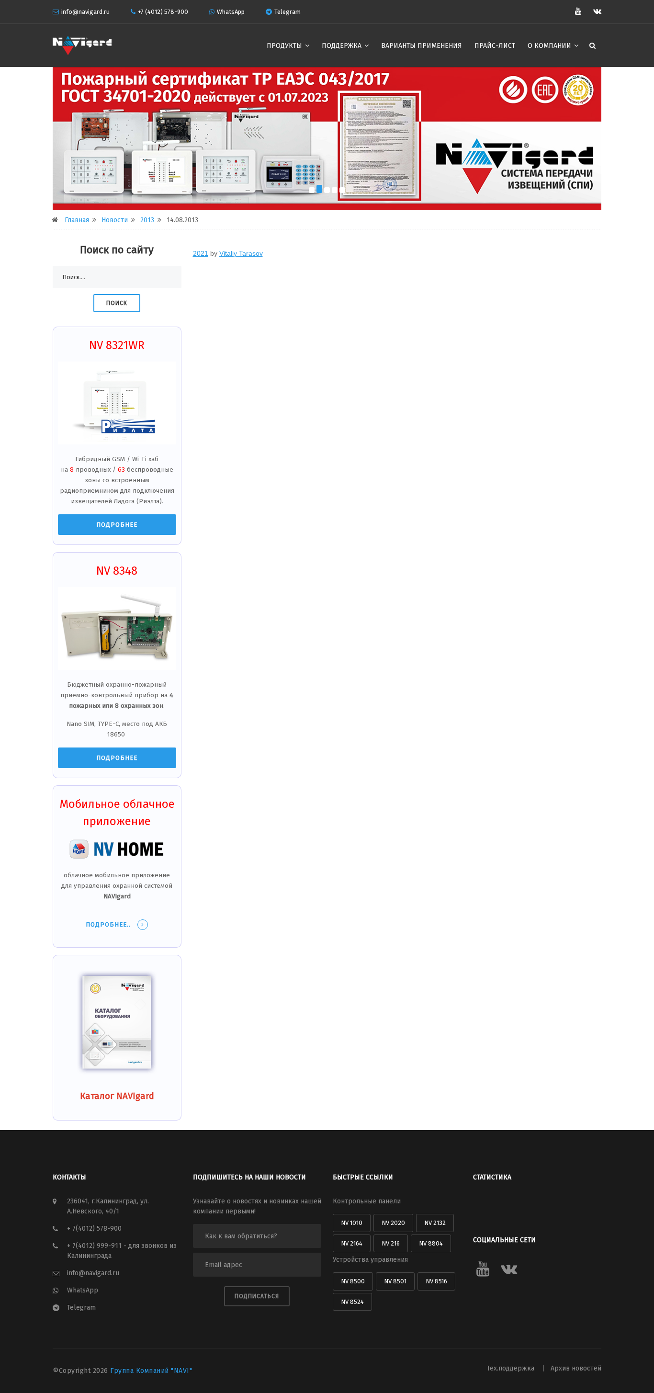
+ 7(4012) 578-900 (94, 1228)
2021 (200, 253)
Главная (77, 220)
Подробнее (116, 524)
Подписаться (257, 1296)
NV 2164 (351, 1243)
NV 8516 (436, 1281)
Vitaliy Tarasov (241, 253)
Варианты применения (421, 46)
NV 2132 (435, 1222)
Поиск (116, 303)
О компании (550, 46)
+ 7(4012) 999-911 (95, 1246)
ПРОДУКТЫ (285, 46)
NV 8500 (353, 1281)
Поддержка (342, 46)
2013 (147, 220)
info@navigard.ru (85, 11)
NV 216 (391, 1243)
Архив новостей (576, 1368)
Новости (114, 220)
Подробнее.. (109, 924)
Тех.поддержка (511, 1368)
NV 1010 (351, 1222)
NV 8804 (431, 1243)
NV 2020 (393, 1222)
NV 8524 (352, 1301)
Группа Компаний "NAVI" (151, 1371)
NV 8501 (395, 1281)
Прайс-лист (494, 46)
